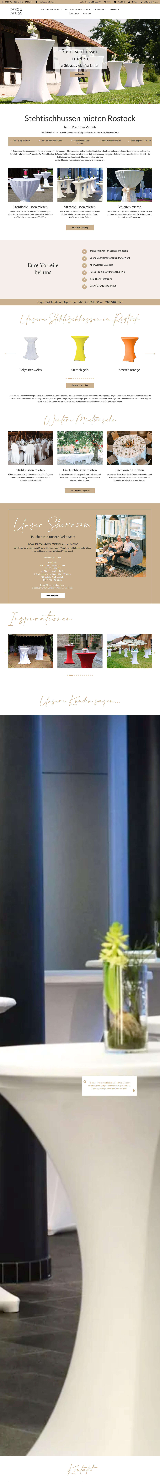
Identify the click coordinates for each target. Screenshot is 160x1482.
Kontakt (87, 14)
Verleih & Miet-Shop (50, 9)
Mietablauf (121, 2)
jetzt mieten (80, 74)
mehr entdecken (52, 595)
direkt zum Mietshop (80, 227)
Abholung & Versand (151, 2)
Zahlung (134, 2)
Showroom (98, 9)
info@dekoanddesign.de (47, 2)
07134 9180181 (18, 2)
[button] (150, 354)
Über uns (73, 14)
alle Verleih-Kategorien (80, 491)
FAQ (108, 2)
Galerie (113, 9)
